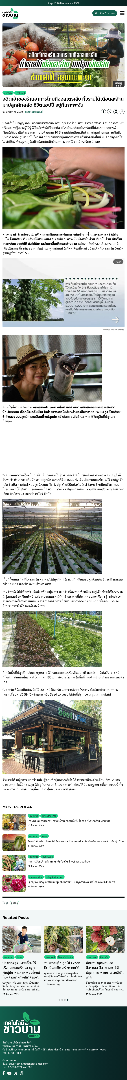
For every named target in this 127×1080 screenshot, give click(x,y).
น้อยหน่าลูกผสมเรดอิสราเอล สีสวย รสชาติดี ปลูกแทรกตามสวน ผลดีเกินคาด (105, 970)
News (44, 836)
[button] (59, 1000)
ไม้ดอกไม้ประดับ (65, 957)
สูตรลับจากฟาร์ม (49, 815)
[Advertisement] (63, 445)
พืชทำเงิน (8, 93)
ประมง (19, 957)
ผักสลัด (14, 902)
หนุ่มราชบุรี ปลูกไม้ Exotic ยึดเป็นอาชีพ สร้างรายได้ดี (62, 965)
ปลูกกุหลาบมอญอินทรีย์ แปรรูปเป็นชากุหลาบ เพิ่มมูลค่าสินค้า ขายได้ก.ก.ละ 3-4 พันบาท (71, 882)
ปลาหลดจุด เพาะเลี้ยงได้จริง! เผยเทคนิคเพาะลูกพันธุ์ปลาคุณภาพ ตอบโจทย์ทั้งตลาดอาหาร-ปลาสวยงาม (21, 970)
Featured (20, 93)
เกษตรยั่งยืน (47, 856)
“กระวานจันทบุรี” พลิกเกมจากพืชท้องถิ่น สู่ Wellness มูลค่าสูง (59, 861)
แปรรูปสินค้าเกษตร (54, 877)
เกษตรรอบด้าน (35, 877)
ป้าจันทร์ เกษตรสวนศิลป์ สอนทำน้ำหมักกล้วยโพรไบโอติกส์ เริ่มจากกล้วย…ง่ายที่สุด (69, 821)
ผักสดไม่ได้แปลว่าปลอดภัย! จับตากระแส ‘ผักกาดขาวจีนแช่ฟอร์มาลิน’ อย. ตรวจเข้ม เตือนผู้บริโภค (76, 841)
